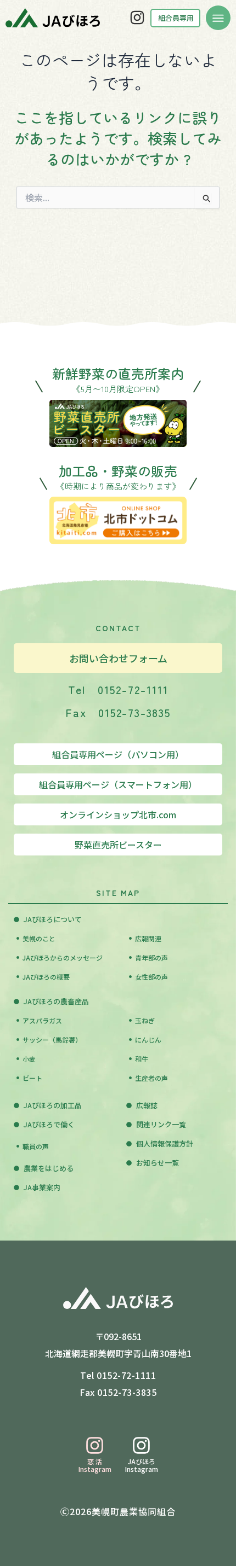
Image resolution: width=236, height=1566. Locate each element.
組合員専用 (176, 18)
